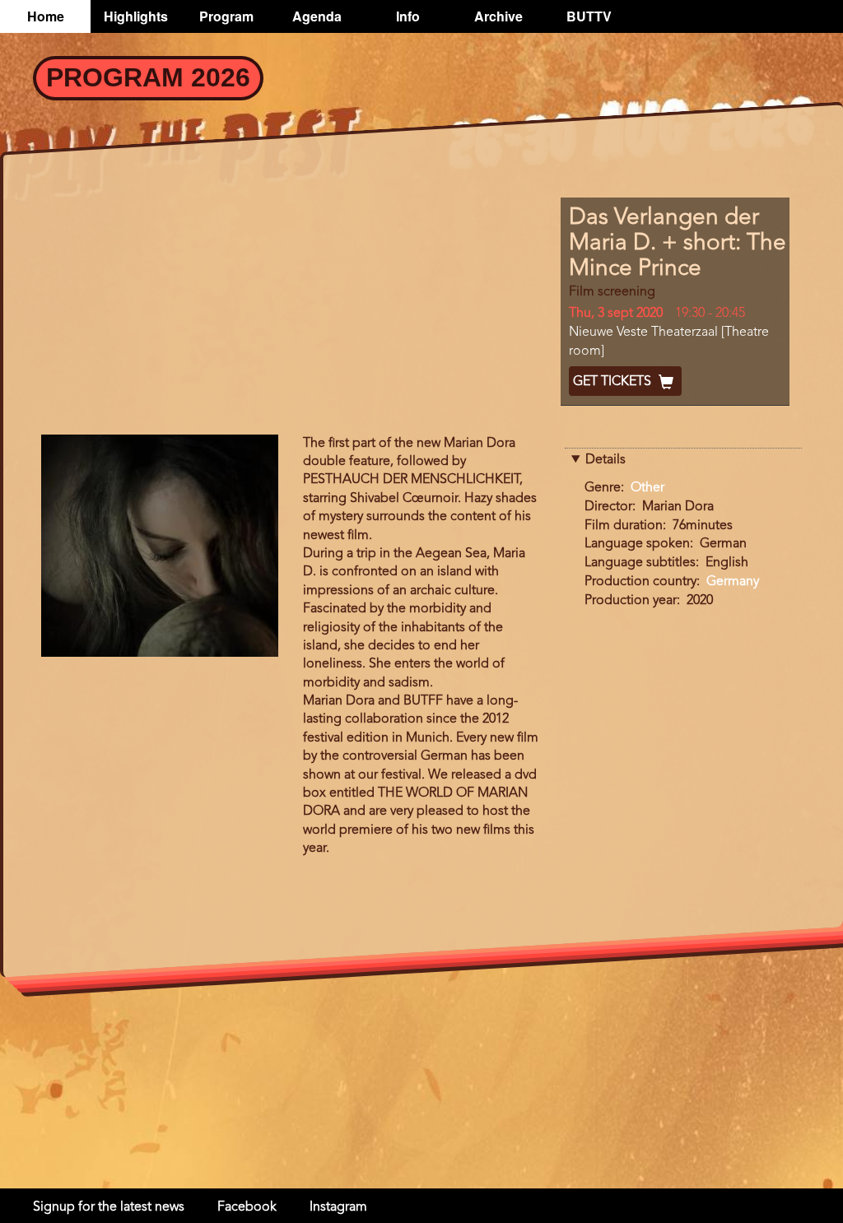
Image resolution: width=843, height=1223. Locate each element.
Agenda (317, 16)
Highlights (136, 16)
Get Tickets (613, 381)
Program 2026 (148, 77)
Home (45, 16)
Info (408, 16)
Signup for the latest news (108, 1207)
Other (647, 488)
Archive (498, 16)
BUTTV (589, 16)
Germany (732, 581)
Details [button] (605, 460)
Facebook (247, 1207)
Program (226, 16)
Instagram (338, 1207)
